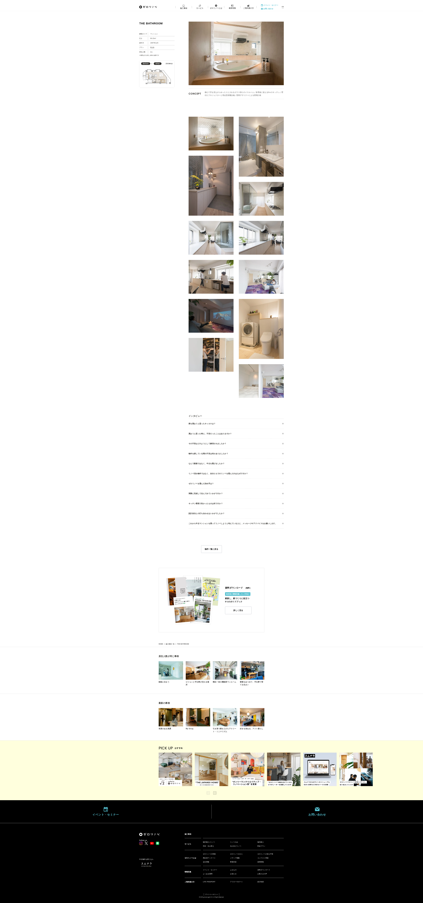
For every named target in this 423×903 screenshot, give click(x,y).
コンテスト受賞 (263, 858)
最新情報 (232, 8)
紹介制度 (260, 882)
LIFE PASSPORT (209, 882)
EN (283, 7)
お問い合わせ (268, 9)
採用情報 (260, 862)
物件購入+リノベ (209, 842)
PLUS (152, 47)
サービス (199, 8)
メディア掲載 (235, 858)
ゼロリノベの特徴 (209, 854)
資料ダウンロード (263, 870)
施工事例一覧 (170, 644)
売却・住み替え (208, 846)
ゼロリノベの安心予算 (265, 854)
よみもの (233, 870)
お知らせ (233, 874)
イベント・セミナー (270, 5)
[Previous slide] (208, 792)
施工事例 (183, 8)
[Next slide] (214, 792)
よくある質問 (207, 874)
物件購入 (260, 842)
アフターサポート (236, 882)
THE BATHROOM (183, 644)
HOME (161, 644)
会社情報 (206, 862)
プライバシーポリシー (211, 894)
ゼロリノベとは (216, 8)
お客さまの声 (262, 874)
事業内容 (233, 862)
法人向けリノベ (235, 846)
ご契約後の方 (248, 8)
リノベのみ (234, 842)
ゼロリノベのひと (236, 854)
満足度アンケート (209, 858)
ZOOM (168, 64)
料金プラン (261, 846)
